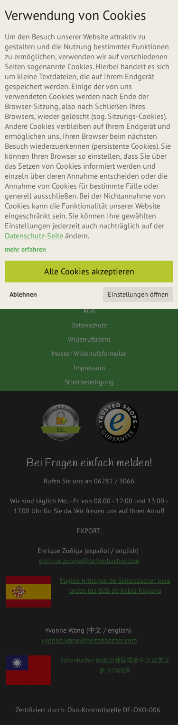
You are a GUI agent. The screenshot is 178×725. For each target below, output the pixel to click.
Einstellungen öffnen (138, 294)
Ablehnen (23, 294)
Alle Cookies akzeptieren (89, 271)
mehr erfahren (25, 249)
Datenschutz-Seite (34, 235)
